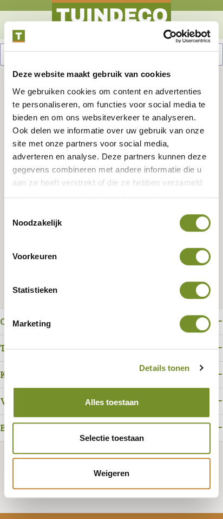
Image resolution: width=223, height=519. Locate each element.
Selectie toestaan (112, 438)
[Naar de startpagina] (111, 19)
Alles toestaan (112, 402)
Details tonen (164, 368)
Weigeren (111, 473)
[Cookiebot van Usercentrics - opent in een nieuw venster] (163, 36)
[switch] (195, 256)
